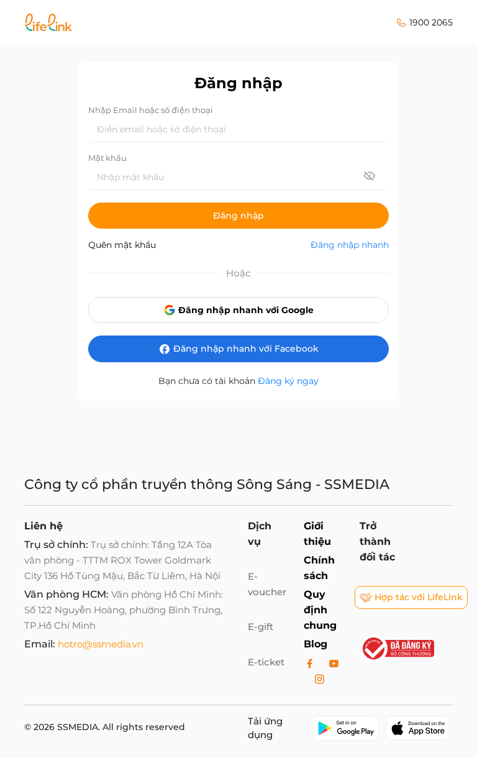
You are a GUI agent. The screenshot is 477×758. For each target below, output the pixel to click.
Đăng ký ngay (288, 380)
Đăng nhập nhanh (350, 244)
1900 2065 (431, 22)
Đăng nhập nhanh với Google (245, 310)
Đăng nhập (238, 215)
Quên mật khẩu (122, 244)
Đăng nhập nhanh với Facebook (245, 348)
